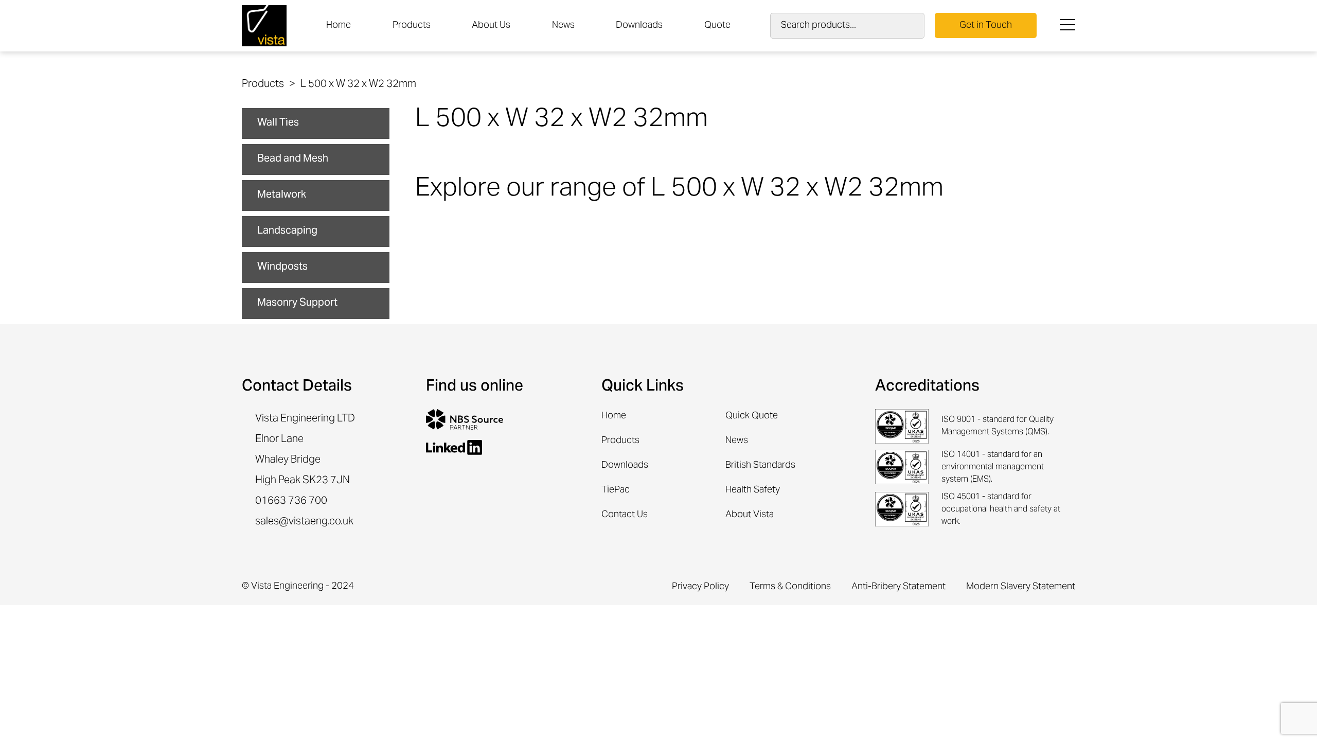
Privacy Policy (700, 587)
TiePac (615, 490)
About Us (491, 25)
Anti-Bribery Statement (898, 587)
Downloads (639, 25)
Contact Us (624, 515)
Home (338, 25)
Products (412, 25)
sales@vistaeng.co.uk (304, 522)
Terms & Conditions (790, 587)
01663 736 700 (291, 501)
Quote (717, 25)
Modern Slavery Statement (1020, 587)
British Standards (760, 465)
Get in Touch (985, 25)
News (563, 25)
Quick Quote (751, 416)
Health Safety (752, 490)
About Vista (749, 515)
